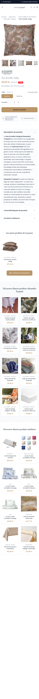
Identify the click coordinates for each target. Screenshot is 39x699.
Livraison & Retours (12, 218)
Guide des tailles (33, 92)
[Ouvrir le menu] (2, 7)
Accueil (3, 17)
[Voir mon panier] (37, 7)
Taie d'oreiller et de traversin (27, 17)
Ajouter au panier (19, 110)
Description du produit (13, 132)
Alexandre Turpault (10, 19)
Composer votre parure (20, 273)
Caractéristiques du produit (15, 210)
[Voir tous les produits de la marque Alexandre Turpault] (7, 72)
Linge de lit (12, 17)
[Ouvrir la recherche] (31, 7)
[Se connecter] (34, 7)
